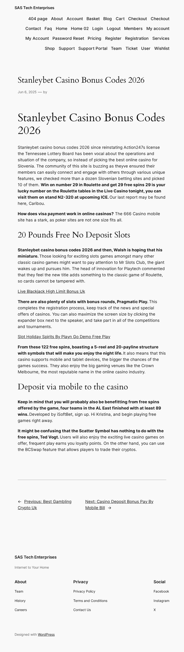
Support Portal (92, 48)
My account (157, 28)
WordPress (46, 634)
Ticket (132, 48)
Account (75, 18)
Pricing (94, 38)
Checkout (137, 18)
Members (133, 28)
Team (116, 48)
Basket (93, 18)
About (57, 18)
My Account (37, 38)
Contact (33, 28)
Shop (50, 48)
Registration (137, 38)
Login (97, 28)
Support (67, 48)
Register (113, 38)
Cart (120, 18)
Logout (114, 28)
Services (160, 38)
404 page (37, 18)
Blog (107, 18)
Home (61, 28)
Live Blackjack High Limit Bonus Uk (51, 291)
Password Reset (68, 38)
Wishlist (161, 48)
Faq (48, 28)
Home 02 (80, 28)
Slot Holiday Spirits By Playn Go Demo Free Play (64, 336)
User (145, 48)
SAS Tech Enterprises (34, 7)
